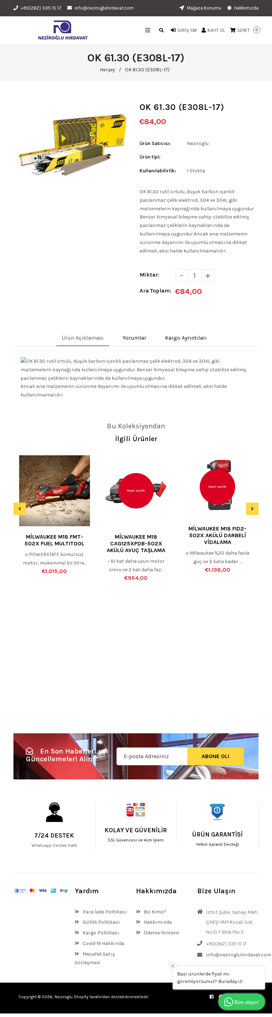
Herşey (107, 70)
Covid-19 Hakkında (102, 943)
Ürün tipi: (150, 157)
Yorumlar (134, 337)
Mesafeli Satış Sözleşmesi (95, 958)
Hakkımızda (246, 8)
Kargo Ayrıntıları (186, 337)
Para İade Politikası (104, 912)
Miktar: (149, 274)
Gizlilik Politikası (100, 922)
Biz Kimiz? (154, 912)
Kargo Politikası (100, 933)
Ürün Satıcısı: (155, 143)
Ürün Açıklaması (83, 337)
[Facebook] (212, 996)
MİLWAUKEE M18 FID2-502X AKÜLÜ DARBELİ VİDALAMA (217, 535)
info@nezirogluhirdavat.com (104, 8)
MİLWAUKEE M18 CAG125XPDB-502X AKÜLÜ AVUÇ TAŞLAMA (136, 543)
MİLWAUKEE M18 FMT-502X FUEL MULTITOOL (54, 540)
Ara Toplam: (155, 290)
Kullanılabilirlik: (158, 171)
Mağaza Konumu (203, 8)
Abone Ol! (216, 756)
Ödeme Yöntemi (161, 933)
